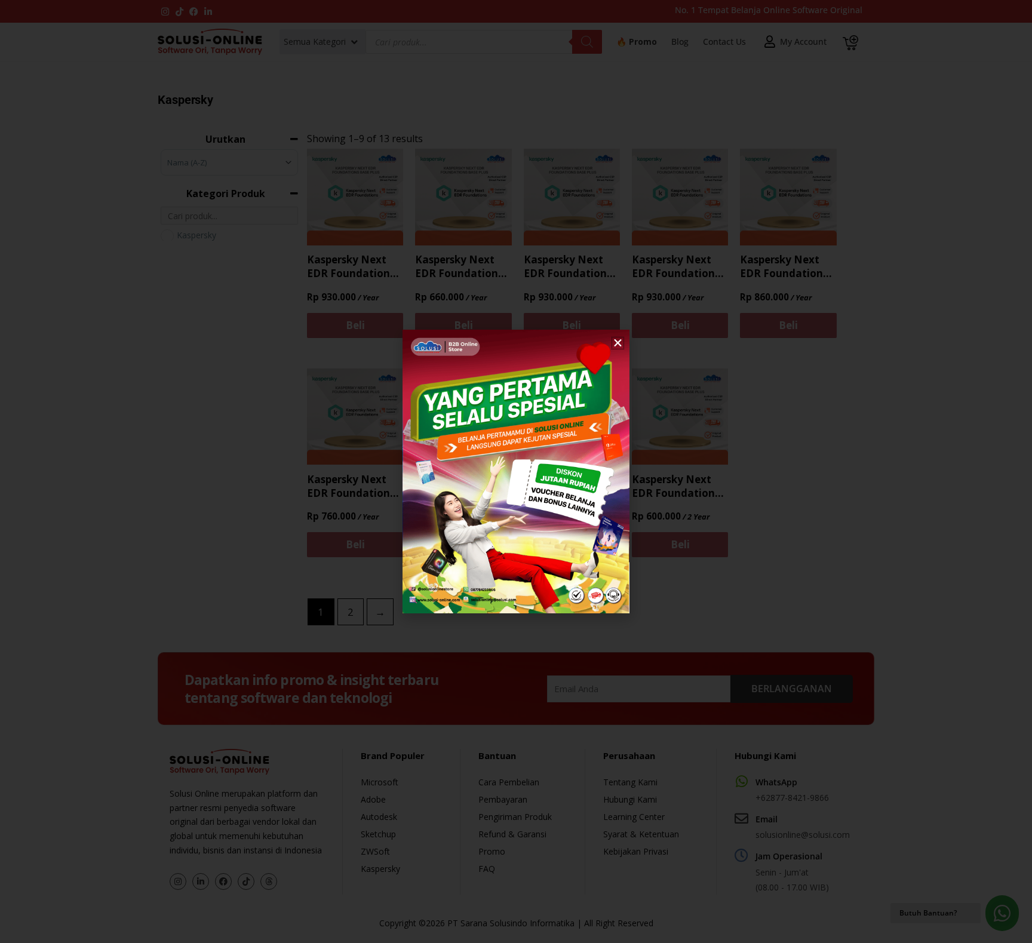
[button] (618, 343)
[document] (516, 471)
